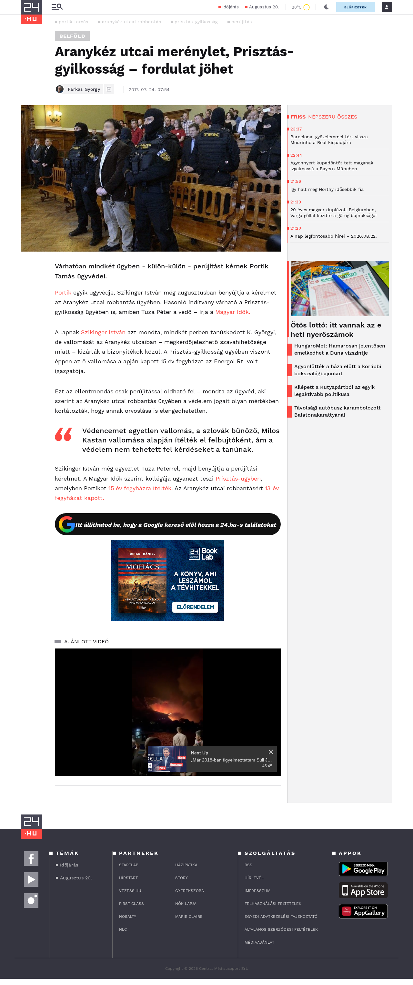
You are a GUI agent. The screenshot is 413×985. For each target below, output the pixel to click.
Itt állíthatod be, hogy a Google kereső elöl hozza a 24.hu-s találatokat (175, 524)
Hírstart (128, 878)
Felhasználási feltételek (273, 903)
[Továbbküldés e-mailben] (28, 286)
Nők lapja (185, 903)
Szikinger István (103, 332)
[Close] (271, 752)
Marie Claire (189, 916)
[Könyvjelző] (28, 305)
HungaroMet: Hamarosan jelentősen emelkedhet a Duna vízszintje (339, 349)
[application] (168, 712)
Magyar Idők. (232, 311)
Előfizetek (355, 7)
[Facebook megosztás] (28, 268)
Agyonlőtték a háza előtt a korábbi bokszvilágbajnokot (337, 370)
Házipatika (186, 865)
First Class (131, 903)
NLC (123, 929)
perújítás (241, 21)
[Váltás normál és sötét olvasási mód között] (326, 7)
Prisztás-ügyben (238, 478)
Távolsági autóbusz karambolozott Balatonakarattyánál (337, 411)
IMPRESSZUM (257, 890)
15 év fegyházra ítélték (139, 488)
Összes (347, 117)
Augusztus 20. (264, 7)
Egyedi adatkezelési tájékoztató (281, 916)
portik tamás (73, 21)
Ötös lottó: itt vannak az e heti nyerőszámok (336, 329)
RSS (248, 865)
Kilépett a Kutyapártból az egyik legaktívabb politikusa (334, 390)
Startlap (128, 865)
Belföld (72, 36)
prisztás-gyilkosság (196, 21)
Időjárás (230, 7)
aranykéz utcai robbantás (131, 21)
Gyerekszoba (189, 890)
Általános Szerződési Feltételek (281, 929)
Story (181, 878)
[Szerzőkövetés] (109, 89)
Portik (63, 292)
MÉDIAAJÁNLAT (259, 942)
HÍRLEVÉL (254, 878)
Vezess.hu (130, 890)
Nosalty (127, 916)
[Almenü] (57, 7)
